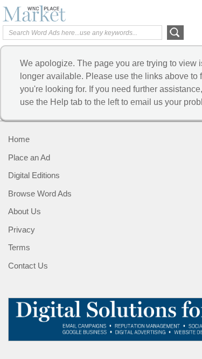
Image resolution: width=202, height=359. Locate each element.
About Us (24, 211)
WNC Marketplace (46, 13)
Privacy (21, 229)
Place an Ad (29, 157)
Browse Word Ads (40, 193)
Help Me (141, 12)
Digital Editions (34, 175)
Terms (19, 247)
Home (19, 139)
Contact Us (28, 265)
